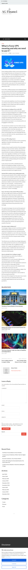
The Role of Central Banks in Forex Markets (12, 306)
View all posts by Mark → (16, 370)
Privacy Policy (7, 556)
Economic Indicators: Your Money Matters (11, 458)
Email (3, 411)
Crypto (3, 502)
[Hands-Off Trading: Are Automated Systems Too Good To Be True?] (14, 326)
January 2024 (5, 480)
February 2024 (5, 478)
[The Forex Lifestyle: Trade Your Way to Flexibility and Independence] (14, 349)
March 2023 (5, 487)
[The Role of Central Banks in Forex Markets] (14, 305)
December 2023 (5, 483)
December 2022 (5, 494)
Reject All (14, 567)
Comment (4, 388)
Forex (3, 43)
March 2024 (5, 476)
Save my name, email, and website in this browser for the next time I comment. (12, 424)
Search (3, 431)
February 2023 (5, 489)
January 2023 (5, 491)
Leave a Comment (15, 53)
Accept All (14, 560)
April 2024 (4, 474)
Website (4, 417)
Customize (14, 563)
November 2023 (6, 485)
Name (3, 405)
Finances (4, 504)
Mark (10, 53)
